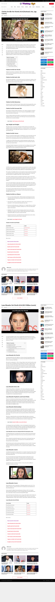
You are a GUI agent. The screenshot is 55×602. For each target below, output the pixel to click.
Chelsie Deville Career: (11, 64)
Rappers (42, 97)
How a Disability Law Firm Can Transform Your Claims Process (49, 44)
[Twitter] (2, 49)
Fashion (22, 6)
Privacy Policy (48, 580)
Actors (43, 6)
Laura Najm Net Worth (17, 219)
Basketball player (43, 366)
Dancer (42, 81)
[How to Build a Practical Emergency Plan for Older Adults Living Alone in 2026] (42, 14)
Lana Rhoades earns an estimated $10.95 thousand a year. (17, 348)
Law (41, 90)
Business (18, 6)
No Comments (24, 15)
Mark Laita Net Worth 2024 (13, 241)
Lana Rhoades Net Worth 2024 (13, 254)
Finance (42, 85)
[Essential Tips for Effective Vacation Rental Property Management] (42, 19)
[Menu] (53, 7)
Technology (42, 396)
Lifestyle (26, 6)
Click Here (26, 229)
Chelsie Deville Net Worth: (11, 58)
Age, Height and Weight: (11, 63)
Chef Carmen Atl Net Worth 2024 (14, 257)
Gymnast (42, 381)
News (15, 6)
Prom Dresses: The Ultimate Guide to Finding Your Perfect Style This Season (49, 40)
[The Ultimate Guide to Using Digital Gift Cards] (42, 27)
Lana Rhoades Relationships (11, 347)
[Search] (52, 7)
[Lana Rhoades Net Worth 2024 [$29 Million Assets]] (20, 321)
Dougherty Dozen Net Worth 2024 (14, 262)
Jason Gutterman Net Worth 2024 (14, 249)
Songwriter (42, 100)
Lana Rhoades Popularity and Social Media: (14, 346)
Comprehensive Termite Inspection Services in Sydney (49, 23)
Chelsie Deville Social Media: (13, 66)
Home (12, 6)
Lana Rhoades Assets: (10, 349)
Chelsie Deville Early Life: (11, 59)
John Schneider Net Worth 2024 (14, 244)
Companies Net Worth (44, 373)
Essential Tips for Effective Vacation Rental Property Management (48, 18)
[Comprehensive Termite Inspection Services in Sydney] (42, 23)
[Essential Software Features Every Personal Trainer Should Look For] (42, 48)
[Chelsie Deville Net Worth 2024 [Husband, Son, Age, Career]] (20, 29)
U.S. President (43, 105)
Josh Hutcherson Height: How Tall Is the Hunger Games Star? (32, 284)
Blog (41, 74)
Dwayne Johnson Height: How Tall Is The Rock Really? (32, 294)
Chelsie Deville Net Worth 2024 (13, 533)
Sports (34, 6)
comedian (42, 78)
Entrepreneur (38, 6)
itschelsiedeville (27, 227)
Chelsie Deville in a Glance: (11, 65)
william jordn (5, 15)
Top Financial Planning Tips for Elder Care (49, 52)
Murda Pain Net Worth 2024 (13, 252)
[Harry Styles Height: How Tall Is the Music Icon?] (7, 289)
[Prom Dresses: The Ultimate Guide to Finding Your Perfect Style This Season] (42, 40)
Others (42, 388)
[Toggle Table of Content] (16, 57)
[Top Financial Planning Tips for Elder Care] (42, 53)
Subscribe (51, 3)
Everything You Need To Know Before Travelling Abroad (49, 31)
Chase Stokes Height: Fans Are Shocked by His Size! (19, 294)
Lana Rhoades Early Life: (11, 345)
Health (30, 6)
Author (41, 71)
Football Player (43, 86)
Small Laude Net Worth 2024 (13, 246)
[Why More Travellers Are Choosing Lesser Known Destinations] (42, 36)
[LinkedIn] (2, 51)
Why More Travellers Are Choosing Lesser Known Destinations (48, 35)
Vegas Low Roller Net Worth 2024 (14, 259)
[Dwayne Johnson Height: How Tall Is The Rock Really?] (32, 289)
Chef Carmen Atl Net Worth (18, 121)
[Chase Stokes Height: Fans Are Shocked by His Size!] (20, 289)
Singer (41, 392)
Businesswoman (43, 77)
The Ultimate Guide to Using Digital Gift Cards (49, 27)
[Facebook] (2, 47)
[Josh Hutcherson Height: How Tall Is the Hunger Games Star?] (32, 279)
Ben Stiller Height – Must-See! (19, 283)
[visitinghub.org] (27, 4)
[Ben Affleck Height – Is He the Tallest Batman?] (7, 279)
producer (42, 96)
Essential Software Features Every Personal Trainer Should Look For (49, 48)
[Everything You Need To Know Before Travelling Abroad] (42, 31)
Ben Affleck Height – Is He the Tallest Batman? (7, 284)
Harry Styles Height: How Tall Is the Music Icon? (7, 294)
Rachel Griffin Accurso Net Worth (20, 422)
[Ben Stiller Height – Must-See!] (20, 279)
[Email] (2, 55)
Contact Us (51, 580)
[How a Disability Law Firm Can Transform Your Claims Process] (42, 44)
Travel (41, 104)
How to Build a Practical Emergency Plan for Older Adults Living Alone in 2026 (48, 14)
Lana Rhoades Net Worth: (11, 344)
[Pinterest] (2, 53)
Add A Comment (20, 577)
